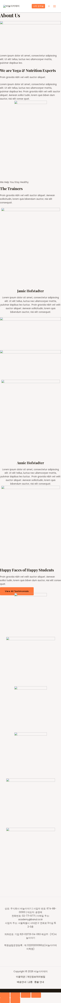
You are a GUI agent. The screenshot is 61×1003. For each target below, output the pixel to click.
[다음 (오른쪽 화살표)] (15, 1000)
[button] (17, 591)
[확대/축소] (36, 995)
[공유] (15, 995)
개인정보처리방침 (36, 976)
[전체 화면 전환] (26, 995)
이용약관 (21, 976)
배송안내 (21, 982)
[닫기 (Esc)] (5, 995)
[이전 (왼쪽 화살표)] (5, 1000)
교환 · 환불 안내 (36, 982)
